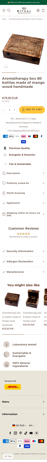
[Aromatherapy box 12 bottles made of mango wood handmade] (12, 299)
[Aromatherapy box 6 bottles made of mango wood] (33, 299)
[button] (4, 10)
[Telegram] (36, 433)
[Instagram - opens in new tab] (15, 433)
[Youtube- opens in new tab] (31, 433)
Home (4, 19)
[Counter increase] (14, 109)
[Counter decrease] (4, 109)
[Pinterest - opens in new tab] (20, 433)
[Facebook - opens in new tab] (10, 433)
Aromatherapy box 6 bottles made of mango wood (32, 316)
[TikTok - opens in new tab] (25, 433)
